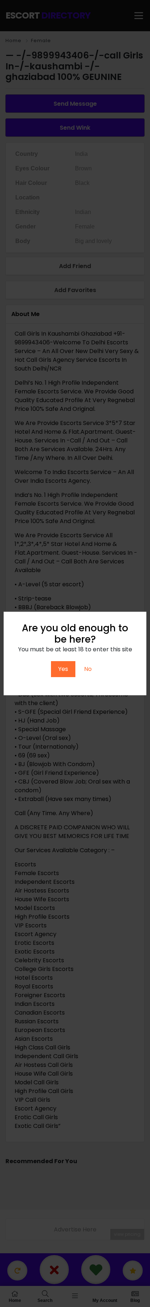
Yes (63, 669)
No (88, 669)
